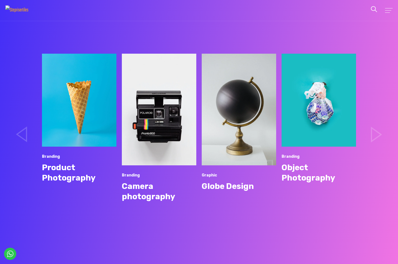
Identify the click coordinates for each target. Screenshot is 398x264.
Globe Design (228, 186)
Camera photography (148, 191)
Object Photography (308, 173)
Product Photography (69, 173)
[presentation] (21, 134)
